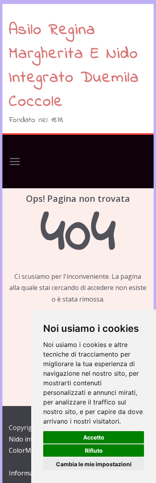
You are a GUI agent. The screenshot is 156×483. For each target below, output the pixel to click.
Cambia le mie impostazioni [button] (94, 464)
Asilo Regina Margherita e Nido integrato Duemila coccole (74, 66)
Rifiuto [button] (94, 450)
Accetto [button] (93, 437)
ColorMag (24, 450)
